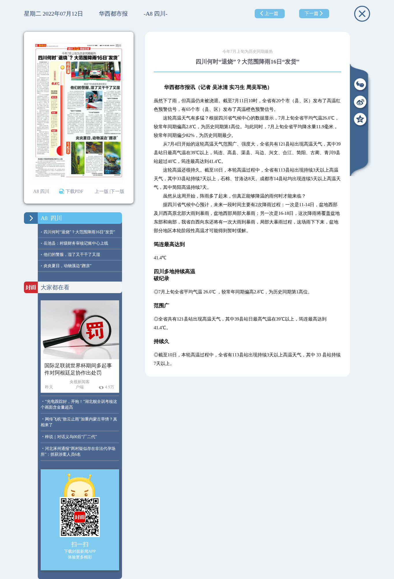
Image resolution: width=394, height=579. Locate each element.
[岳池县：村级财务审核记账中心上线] (46, 174)
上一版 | (102, 191)
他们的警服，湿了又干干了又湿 (70, 254)
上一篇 (271, 13)
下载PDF (74, 191)
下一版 (117, 191)
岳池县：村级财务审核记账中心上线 (74, 243)
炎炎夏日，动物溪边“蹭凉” (66, 265)
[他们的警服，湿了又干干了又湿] (93, 98)
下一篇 (311, 13)
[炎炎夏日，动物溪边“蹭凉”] (96, 162)
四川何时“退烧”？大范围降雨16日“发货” (78, 232)
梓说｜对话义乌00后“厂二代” (71, 437)
